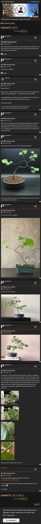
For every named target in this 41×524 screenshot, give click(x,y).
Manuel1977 (8, 36)
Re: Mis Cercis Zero (8, 42)
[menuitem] (3, 2)
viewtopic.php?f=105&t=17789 (10, 480)
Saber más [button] (11, 515)
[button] (22, 31)
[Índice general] (20, 13)
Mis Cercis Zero (7, 23)
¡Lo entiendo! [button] (11, 520)
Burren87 (7, 78)
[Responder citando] (35, 38)
